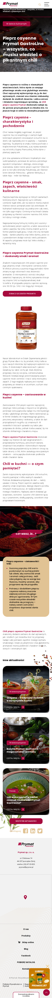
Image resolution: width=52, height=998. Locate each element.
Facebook (26, 955)
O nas (26, 929)
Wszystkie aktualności (26, 821)
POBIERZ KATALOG (26, 962)
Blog (26, 949)
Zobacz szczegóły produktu (22, 293)
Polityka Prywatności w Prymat (12, 985)
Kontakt (26, 968)
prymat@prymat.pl (26, 867)
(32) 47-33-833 (29, 864)
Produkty (26, 935)
